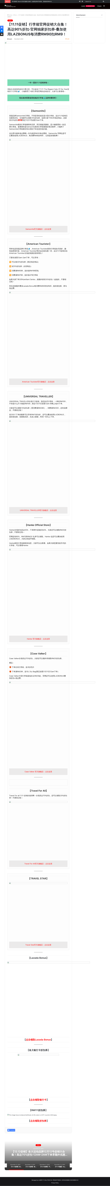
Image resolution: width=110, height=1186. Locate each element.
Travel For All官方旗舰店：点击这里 (38, 864)
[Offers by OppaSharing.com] (11, 6)
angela (10, 39)
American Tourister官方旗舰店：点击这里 (38, 382)
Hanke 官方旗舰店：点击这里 (38, 639)
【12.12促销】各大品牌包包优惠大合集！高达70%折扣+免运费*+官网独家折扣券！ (38, 1153)
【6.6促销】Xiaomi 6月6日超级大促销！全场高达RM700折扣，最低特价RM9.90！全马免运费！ (35, 1)
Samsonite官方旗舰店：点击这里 (38, 229)
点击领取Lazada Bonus (38, 1039)
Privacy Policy (55, 1183)
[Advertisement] (89, 30)
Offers (15, 15)
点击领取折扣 (37, 1120)
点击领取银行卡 (38, 1099)
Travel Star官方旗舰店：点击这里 (38, 945)
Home (10, 15)
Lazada (87, 6)
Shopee (99, 6)
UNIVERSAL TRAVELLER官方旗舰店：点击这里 (38, 510)
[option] (38, 1153)
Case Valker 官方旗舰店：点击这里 (38, 772)
